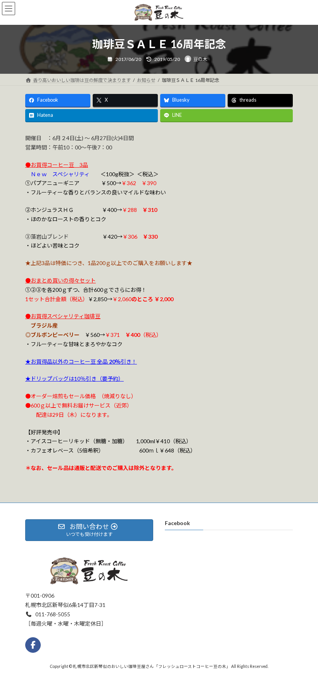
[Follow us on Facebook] (33, 645)
